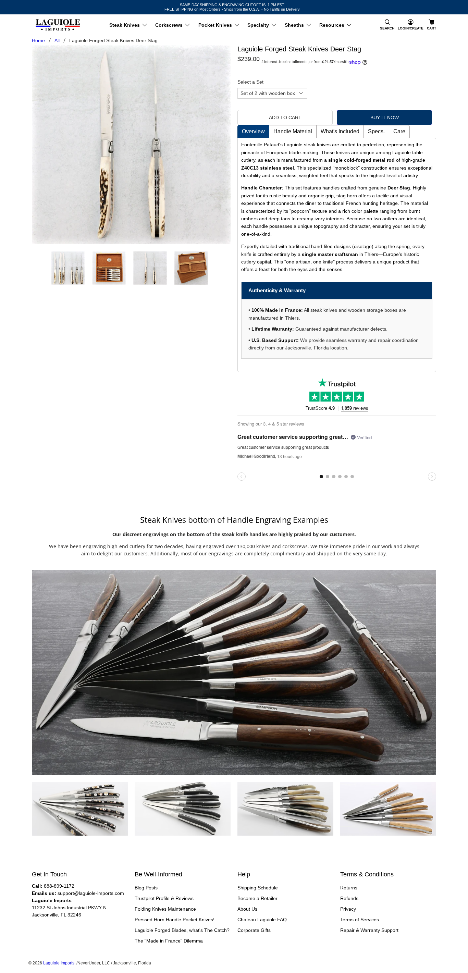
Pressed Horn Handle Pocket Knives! (174, 919)
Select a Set (250, 82)
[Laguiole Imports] (58, 25)
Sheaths (294, 25)
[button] (387, 25)
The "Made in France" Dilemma (169, 941)
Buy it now (384, 117)
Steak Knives (124, 25)
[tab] (253, 131)
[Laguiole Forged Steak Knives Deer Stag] (131, 144)
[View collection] (92, 808)
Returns (348, 887)
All (57, 40)
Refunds (349, 898)
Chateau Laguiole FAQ (262, 919)
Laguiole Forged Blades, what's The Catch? (182, 930)
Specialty (258, 25)
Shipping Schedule (257, 887)
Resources (331, 25)
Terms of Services (359, 919)
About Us (247, 909)
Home (38, 40)
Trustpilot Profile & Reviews (164, 898)
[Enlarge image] (67, 808)
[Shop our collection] (234, 672)
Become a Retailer (257, 898)
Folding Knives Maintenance (165, 909)
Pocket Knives (215, 25)
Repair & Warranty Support (369, 930)
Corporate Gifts (254, 930)
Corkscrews (169, 25)
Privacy (348, 909)
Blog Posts (146, 887)
